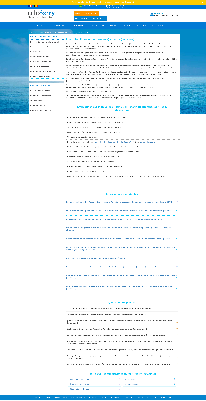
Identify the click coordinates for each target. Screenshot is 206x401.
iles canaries (38, 32)
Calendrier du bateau (40, 57)
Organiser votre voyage (41, 110)
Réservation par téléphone (42, 47)
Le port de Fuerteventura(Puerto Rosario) (113, 142)
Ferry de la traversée (39, 66)
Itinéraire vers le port (40, 76)
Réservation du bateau (40, 91)
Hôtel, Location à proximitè (42, 71)
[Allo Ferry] (29, 32)
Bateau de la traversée (40, 61)
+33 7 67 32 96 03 (91, 6)
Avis (145, 25)
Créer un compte (161, 15)
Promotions (97, 25)
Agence (114, 25)
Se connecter (173, 15)
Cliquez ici (129, 2)
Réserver (158, 25)
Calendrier (79, 25)
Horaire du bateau (38, 52)
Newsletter (130, 25)
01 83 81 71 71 (116, 6)
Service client (36, 100)
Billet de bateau (37, 105)
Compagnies (60, 25)
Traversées (41, 25)
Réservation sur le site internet (44, 42)
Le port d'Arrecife (147, 142)
